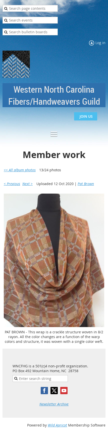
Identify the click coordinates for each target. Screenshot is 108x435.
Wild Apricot (57, 425)
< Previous (12, 183)
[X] (54, 390)
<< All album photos (20, 170)
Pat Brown (86, 183)
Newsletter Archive (54, 404)
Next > (27, 183)
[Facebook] (44, 390)
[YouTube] (64, 390)
